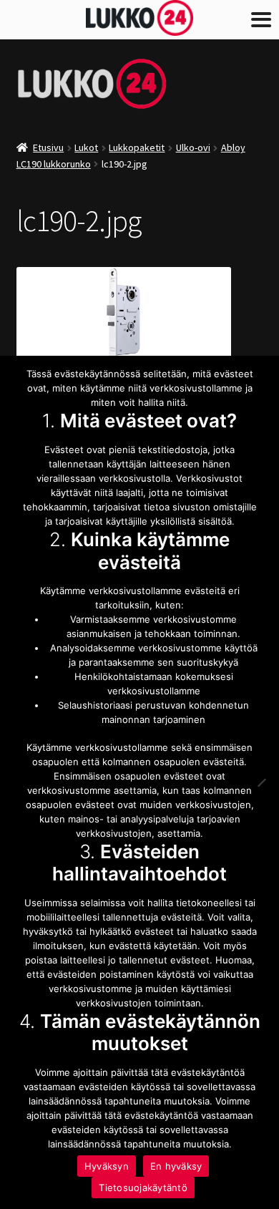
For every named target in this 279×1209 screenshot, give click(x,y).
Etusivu (48, 147)
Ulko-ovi (193, 147)
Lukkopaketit (137, 147)
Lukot (86, 147)
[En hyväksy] (261, 782)
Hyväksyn (106, 1166)
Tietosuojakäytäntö (143, 1187)
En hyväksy (176, 1166)
